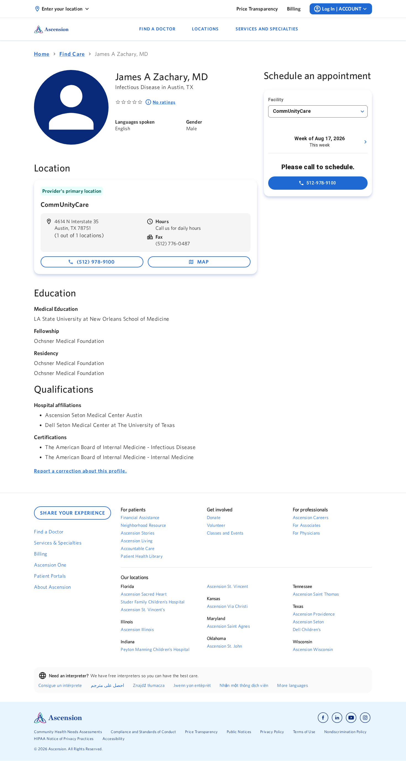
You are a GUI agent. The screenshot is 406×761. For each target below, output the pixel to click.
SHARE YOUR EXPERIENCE (72, 513)
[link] (257, 9)
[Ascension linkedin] (337, 717)
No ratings (164, 102)
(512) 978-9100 (96, 262)
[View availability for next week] (365, 141)
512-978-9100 (321, 183)
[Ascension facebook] (323, 717)
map (203, 262)
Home (41, 54)
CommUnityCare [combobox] (292, 111)
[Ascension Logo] (118, 717)
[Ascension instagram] (365, 717)
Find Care (72, 54)
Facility (275, 99)
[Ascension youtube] (351, 717)
